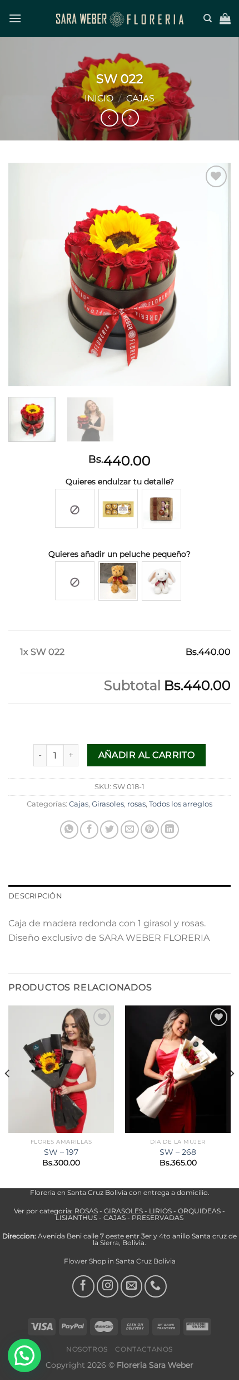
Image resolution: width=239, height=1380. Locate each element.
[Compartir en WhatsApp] (69, 829)
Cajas (140, 98)
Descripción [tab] (35, 896)
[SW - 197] (61, 1069)
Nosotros (87, 1349)
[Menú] (15, 18)
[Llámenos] (156, 1286)
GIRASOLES (123, 1211)
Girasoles (108, 804)
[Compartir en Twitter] (109, 829)
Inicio (98, 98)
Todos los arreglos (180, 804)
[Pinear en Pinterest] (150, 829)
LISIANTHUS (76, 1217)
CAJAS (114, 1217)
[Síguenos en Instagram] (108, 1286)
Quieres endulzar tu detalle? (120, 482)
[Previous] (27, 274)
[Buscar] (207, 18)
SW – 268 (178, 1152)
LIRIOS (160, 1211)
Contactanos (144, 1349)
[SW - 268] (178, 1069)
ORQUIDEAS (199, 1211)
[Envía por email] (130, 829)
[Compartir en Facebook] (89, 829)
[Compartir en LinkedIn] (170, 829)
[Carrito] (225, 18)
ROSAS (86, 1211)
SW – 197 (61, 1152)
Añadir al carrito (146, 755)
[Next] (212, 274)
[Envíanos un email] (132, 1286)
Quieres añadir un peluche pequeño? (119, 554)
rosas (136, 804)
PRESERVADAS (157, 1217)
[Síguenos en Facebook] (83, 1286)
